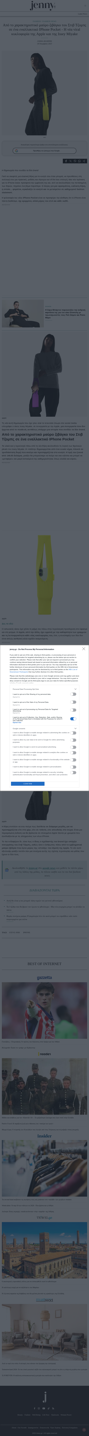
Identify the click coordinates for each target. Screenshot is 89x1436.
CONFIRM (28, 784)
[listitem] (44, 689)
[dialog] (44, 718)
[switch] (73, 694)
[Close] (84, 649)
